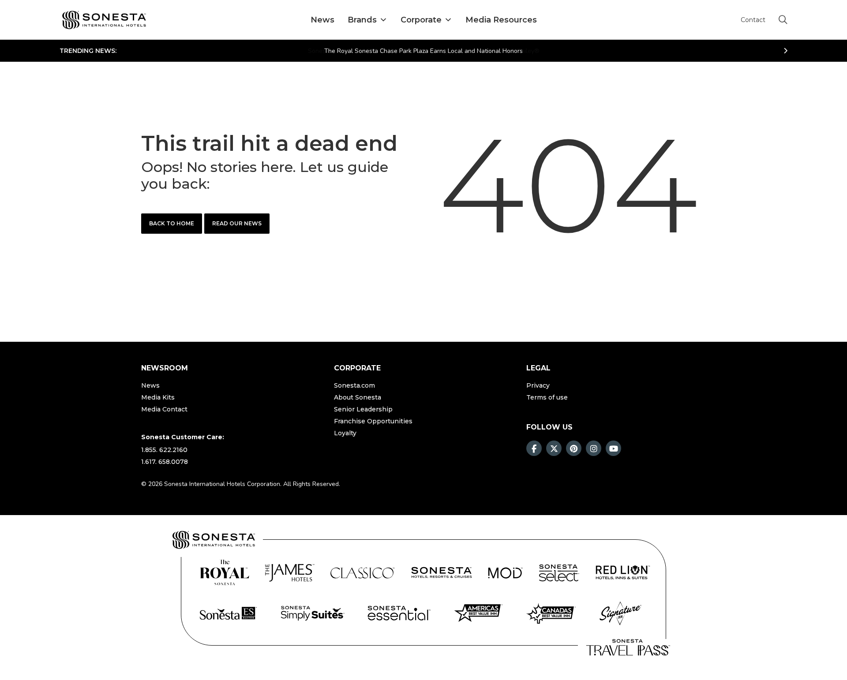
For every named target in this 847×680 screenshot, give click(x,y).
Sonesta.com (354, 385)
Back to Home (171, 223)
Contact (753, 20)
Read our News (237, 223)
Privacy (538, 385)
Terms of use (547, 397)
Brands (362, 20)
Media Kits (158, 397)
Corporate (421, 20)
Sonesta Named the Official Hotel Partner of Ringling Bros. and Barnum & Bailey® (424, 51)
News (322, 20)
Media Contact (164, 409)
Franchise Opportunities (373, 421)
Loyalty (345, 433)
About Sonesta (357, 397)
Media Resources (501, 20)
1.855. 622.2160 (164, 450)
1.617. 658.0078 (164, 462)
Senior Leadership (363, 409)
